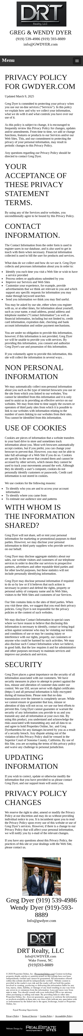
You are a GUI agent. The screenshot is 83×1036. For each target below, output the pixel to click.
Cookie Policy (46, 1016)
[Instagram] (44, 50)
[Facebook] (37, 50)
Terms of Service (29, 1016)
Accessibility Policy (64, 1016)
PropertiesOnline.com (44, 974)
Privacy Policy (12, 1016)
